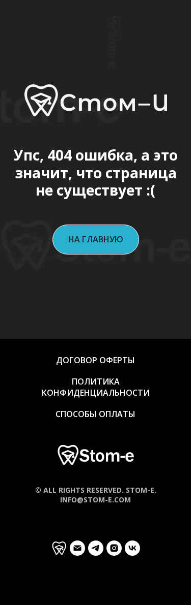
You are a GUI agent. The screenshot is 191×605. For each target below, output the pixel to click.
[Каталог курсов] (59, 548)
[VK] (132, 548)
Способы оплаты (95, 414)
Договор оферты (95, 360)
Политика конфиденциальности (96, 387)
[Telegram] (95, 548)
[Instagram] (114, 548)
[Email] (77, 548)
